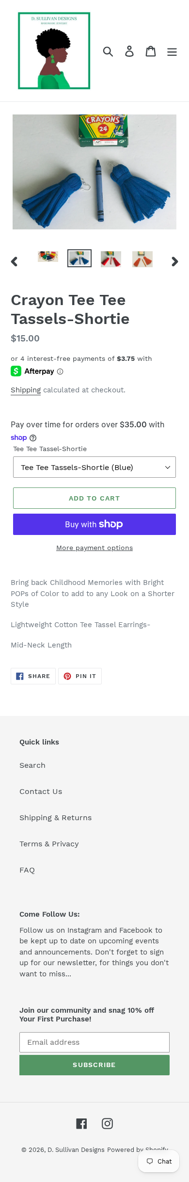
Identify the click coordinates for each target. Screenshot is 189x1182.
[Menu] (172, 51)
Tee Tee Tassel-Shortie (50, 449)
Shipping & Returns (55, 817)
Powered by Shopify (137, 1149)
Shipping (26, 390)
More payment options (94, 547)
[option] (48, 260)
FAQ (27, 869)
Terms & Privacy (49, 843)
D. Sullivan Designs (76, 1149)
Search (32, 765)
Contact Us (40, 791)
